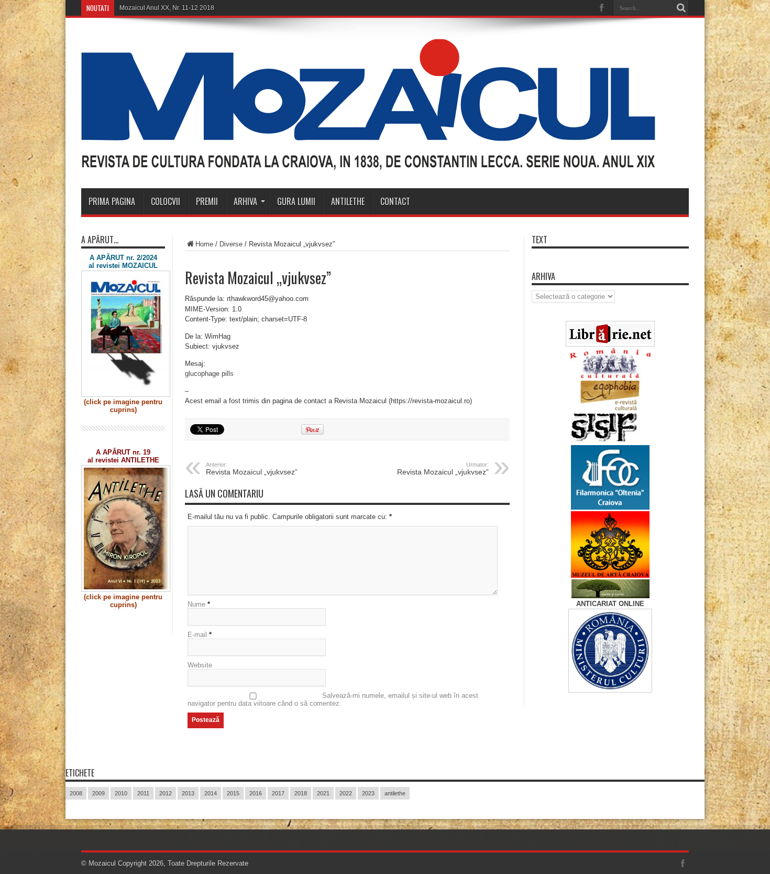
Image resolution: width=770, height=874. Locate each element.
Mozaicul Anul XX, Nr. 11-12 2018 (166, 8)
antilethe (394, 793)
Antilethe (348, 201)
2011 (143, 793)
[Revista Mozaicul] (368, 162)
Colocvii (165, 201)
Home (204, 244)
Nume (196, 604)
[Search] (681, 8)
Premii (207, 201)
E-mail (197, 635)
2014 (210, 793)
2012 (165, 793)
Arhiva (245, 201)
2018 (300, 793)
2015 (233, 793)
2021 (323, 793)
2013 (188, 793)
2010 (121, 793)
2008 (76, 793)
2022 (345, 793)
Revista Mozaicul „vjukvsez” (252, 468)
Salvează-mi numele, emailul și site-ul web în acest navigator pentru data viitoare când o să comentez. (333, 699)
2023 (368, 793)
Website (200, 665)
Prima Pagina (112, 201)
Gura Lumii (296, 201)
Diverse (231, 244)
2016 (255, 793)
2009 (98, 793)
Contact (395, 201)
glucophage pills (209, 373)
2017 (278, 793)
